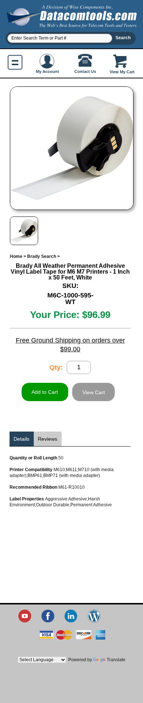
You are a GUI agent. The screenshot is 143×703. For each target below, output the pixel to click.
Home (16, 256)
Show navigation (15, 62)
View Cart (93, 392)
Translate (116, 659)
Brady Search (41, 256)
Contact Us (85, 71)
